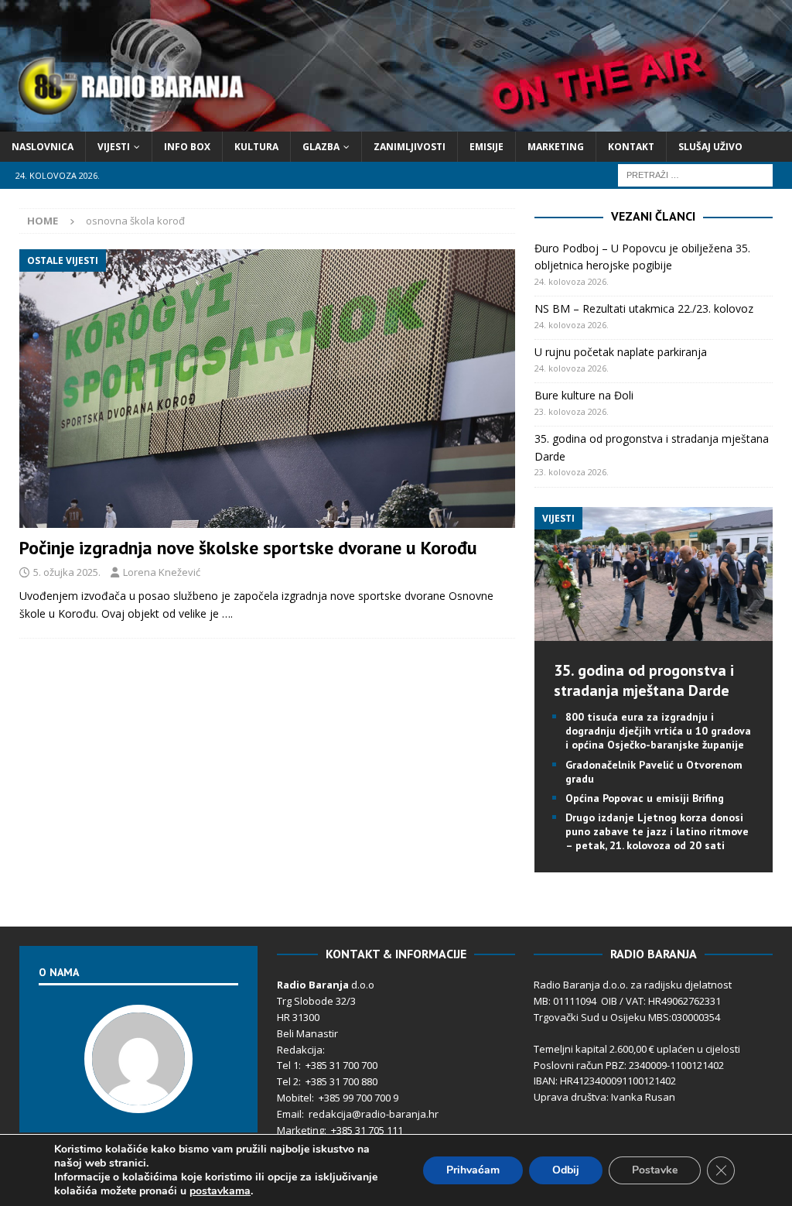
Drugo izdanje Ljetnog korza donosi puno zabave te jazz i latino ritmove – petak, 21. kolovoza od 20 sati (657, 831)
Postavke (655, 1170)
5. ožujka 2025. (67, 572)
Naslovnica (42, 146)
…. (227, 613)
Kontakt (631, 146)
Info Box (187, 146)
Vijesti (113, 146)
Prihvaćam (473, 1170)
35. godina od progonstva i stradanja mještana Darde (644, 680)
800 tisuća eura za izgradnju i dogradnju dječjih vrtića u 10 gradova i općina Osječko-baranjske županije (658, 731)
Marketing (555, 146)
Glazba (321, 146)
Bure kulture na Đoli (583, 395)
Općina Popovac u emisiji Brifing (644, 798)
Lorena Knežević (161, 572)
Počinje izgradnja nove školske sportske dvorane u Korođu (248, 548)
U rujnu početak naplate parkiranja (620, 351)
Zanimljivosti (410, 146)
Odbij (565, 1170)
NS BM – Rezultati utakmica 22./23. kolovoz (643, 308)
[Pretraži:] (695, 173)
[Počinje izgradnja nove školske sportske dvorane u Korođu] (267, 388)
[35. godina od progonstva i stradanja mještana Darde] (653, 632)
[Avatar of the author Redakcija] (138, 1097)
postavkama (220, 1191)
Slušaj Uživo (710, 146)
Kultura (256, 146)
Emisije (486, 146)
